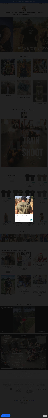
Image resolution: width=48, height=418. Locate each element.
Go (31, 220)
